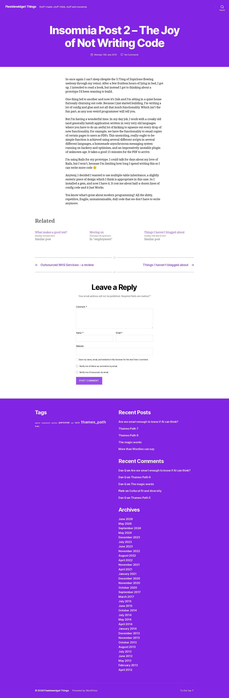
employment (45, 423)
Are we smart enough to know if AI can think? (148, 421)
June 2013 (125, 656)
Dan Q (122, 470)
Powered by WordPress (84, 690)
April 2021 (125, 569)
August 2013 (127, 647)
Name (79, 333)
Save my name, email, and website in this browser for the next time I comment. (113, 359)
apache (37, 423)
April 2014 (125, 624)
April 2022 (125, 560)
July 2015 (124, 601)
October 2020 (127, 587)
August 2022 (127, 555)
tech (77, 422)
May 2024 (125, 532)
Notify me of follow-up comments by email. (98, 366)
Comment (81, 307)
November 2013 (129, 637)
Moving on (97, 232)
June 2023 (125, 546)
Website (80, 346)
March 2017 (126, 596)
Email (119, 333)
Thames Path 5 (141, 497)
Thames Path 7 (128, 428)
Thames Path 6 (128, 435)
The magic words (130, 442)
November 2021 (129, 564)
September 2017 (129, 592)
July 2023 (125, 542)
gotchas (54, 423)
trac (37, 426)
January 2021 (127, 574)
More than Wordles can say (136, 449)
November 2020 (129, 583)
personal (64, 422)
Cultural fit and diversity (145, 491)
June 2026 (125, 519)
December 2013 (129, 633)
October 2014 (127, 610)
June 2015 (125, 606)
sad (72, 423)
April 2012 (125, 670)
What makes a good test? (51, 232)
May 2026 (125, 523)
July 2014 (125, 615)
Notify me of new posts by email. (94, 372)
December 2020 (129, 578)
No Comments (131, 54)
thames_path (93, 422)
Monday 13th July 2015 (105, 54)
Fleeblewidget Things (20, 6)
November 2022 (129, 551)
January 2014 (127, 628)
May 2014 (124, 619)
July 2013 (124, 651)
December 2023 (129, 537)
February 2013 (128, 665)
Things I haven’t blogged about (164, 232)
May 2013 (124, 660)
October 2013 (127, 642)
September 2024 (129, 528)
